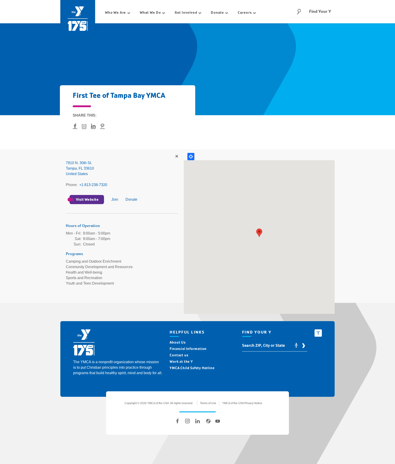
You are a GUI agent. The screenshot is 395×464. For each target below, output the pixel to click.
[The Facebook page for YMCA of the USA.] (177, 421)
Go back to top (318, 333)
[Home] (84, 343)
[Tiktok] (207, 421)
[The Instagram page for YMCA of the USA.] (187, 421)
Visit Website (87, 199)
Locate (190, 156)
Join (114, 199)
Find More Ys (176, 156)
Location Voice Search (296, 345)
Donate (131, 199)
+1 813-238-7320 (93, 185)
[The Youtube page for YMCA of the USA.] (217, 421)
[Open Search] (299, 11)
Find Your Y (320, 11)
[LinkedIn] (197, 421)
